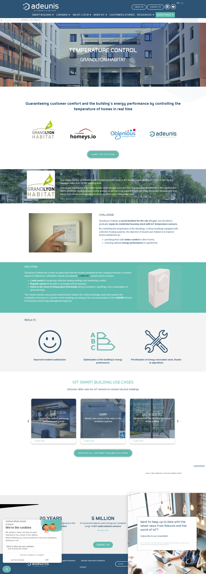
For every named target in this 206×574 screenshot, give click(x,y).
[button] (202, 497)
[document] (103, 287)
